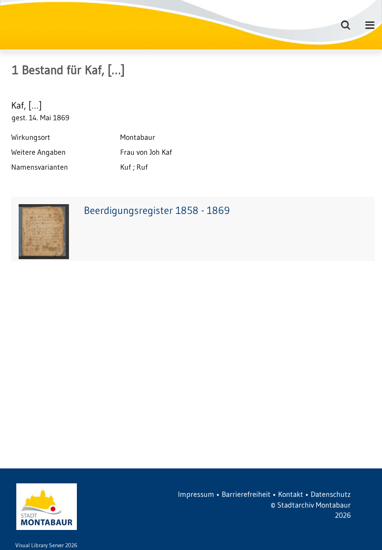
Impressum (196, 494)
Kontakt (290, 494)
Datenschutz (331, 494)
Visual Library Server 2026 (46, 545)
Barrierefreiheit (246, 494)
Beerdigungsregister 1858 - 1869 (157, 210)
